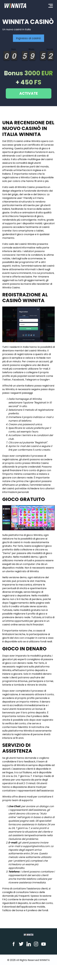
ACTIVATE (28, 93)
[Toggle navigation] (50, 5)
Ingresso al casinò (28, 38)
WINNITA (45, 960)
